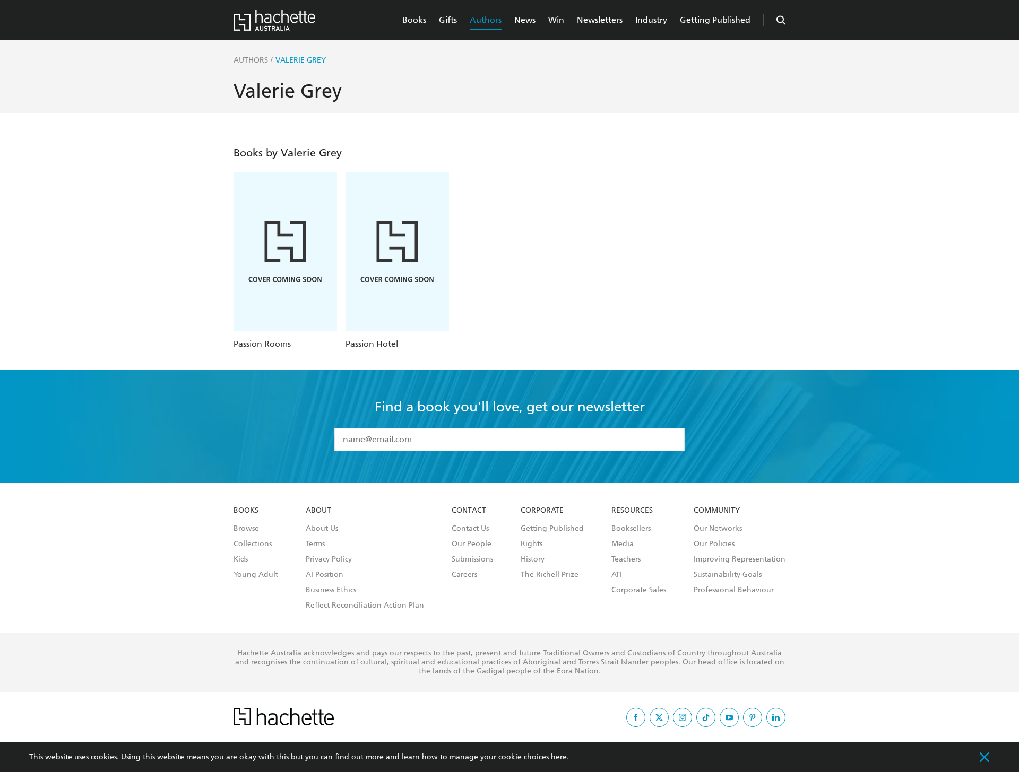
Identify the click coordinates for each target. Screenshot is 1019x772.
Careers (464, 574)
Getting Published (715, 20)
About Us (322, 528)
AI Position (324, 574)
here (559, 756)
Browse (246, 528)
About (318, 510)
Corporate (542, 510)
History (533, 559)
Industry (651, 20)
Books (414, 20)
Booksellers (631, 528)
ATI (616, 574)
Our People (471, 544)
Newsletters (600, 20)
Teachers (626, 559)
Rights (531, 544)
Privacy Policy (329, 559)
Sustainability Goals (728, 574)
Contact (469, 510)
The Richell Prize (549, 574)
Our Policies (714, 544)
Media (622, 544)
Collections (253, 544)
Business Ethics (331, 590)
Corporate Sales (638, 590)
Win (556, 20)
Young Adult (256, 574)
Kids (241, 559)
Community (717, 510)
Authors (486, 20)
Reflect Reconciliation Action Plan (365, 605)
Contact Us (470, 528)
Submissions (472, 559)
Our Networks (718, 528)
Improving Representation (739, 559)
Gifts (448, 20)
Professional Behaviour (734, 590)
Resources (632, 510)
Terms (315, 544)
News (525, 20)
